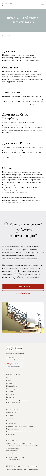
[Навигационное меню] (42, 4)
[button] (23, 286)
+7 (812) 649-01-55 (19, 274)
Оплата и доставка (13, 389)
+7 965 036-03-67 (12, 450)
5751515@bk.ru (11, 454)
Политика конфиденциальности (18, 400)
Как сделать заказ (13, 402)
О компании (11, 378)
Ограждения (11, 412)
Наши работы (11, 386)
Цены (8, 380)
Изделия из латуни (13, 423)
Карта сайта (10, 434)
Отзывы (9, 383)
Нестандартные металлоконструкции (20, 426)
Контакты (10, 394)
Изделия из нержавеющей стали (18, 432)
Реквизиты (10, 397)
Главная (4, 36)
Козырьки (10, 415)
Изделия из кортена (13, 429)
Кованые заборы (12, 421)
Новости (9, 391)
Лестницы (10, 418)
